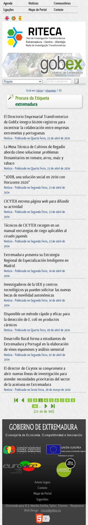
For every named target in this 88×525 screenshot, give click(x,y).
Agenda (7, 3)
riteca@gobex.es (51, 510)
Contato (58, 9)
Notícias (33, 3)
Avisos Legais (42, 482)
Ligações (8, 9)
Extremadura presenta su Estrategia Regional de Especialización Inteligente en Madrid (36, 260)
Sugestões (42, 499)
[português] (13, 19)
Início (39, 90)
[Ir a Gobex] (66, 476)
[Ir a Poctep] (22, 454)
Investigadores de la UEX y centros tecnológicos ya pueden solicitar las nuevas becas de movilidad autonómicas (37, 289)
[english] (7, 19)
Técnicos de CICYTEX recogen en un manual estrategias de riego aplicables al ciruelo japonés (35, 230)
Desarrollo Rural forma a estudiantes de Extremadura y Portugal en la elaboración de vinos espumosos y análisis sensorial (36, 344)
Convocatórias (62, 3)
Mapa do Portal (38, 9)
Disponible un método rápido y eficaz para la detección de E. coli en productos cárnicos (37, 319)
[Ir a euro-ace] (22, 474)
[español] (20, 19)
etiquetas (50, 90)
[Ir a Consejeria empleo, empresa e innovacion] (44, 442)
